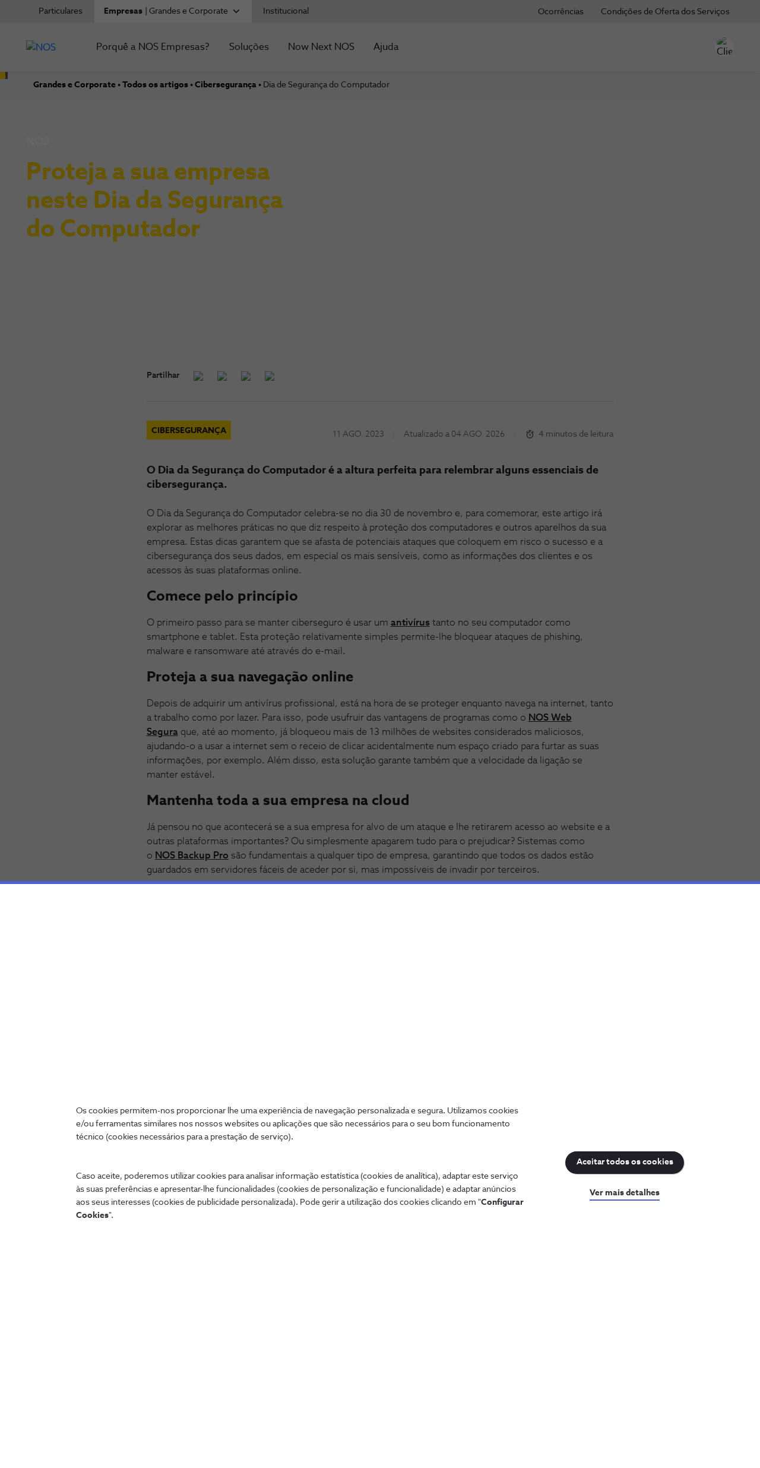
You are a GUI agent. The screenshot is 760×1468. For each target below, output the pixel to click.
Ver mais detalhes (625, 1193)
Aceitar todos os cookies (625, 1162)
